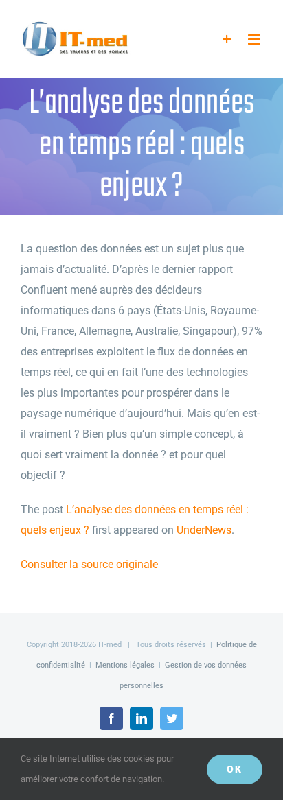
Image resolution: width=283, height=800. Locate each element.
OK (234, 769)
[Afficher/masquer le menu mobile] (255, 39)
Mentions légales (125, 665)
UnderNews (204, 530)
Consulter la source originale (89, 564)
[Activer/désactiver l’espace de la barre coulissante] (227, 39)
